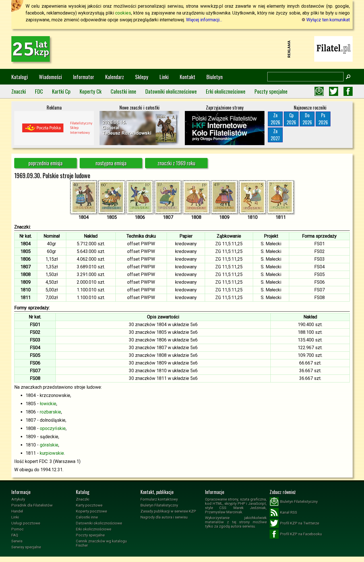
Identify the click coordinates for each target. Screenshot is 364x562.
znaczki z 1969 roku (176, 163)
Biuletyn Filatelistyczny (159, 505)
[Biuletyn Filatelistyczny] (319, 91)
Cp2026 (291, 119)
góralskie (49, 445)
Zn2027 (275, 135)
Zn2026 (275, 119)
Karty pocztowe (89, 505)
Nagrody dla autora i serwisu (164, 517)
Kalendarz (114, 77)
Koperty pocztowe (91, 511)
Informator (83, 77)
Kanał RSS (288, 512)
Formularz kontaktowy (159, 499)
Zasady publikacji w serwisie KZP (168, 511)
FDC (39, 91)
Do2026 (307, 119)
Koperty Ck (91, 91)
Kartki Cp (61, 91)
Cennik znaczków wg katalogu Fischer (101, 543)
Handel (17, 511)
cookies (123, 13)
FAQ (14, 535)
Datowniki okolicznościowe (171, 91)
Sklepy (141, 77)
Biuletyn (214, 77)
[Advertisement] (182, 49)
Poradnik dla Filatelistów (32, 505)
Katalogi (19, 77)
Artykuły (18, 499)
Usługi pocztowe (25, 523)
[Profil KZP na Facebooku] (348, 91)
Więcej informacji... (204, 19)
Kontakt (187, 77)
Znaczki (18, 91)
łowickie (48, 403)
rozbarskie (50, 412)
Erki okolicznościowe (225, 91)
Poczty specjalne (271, 91)
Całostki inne (123, 91)
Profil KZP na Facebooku (301, 534)
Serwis (16, 541)
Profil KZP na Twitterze (299, 523)
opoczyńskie (53, 428)
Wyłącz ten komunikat (327, 19)
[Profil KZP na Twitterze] (333, 91)
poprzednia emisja (45, 163)
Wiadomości (50, 77)
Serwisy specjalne (26, 547)
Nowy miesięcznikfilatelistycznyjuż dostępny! (334, 48)
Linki (164, 77)
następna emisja (111, 163)
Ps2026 (323, 119)
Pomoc (17, 529)
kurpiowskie (52, 453)
